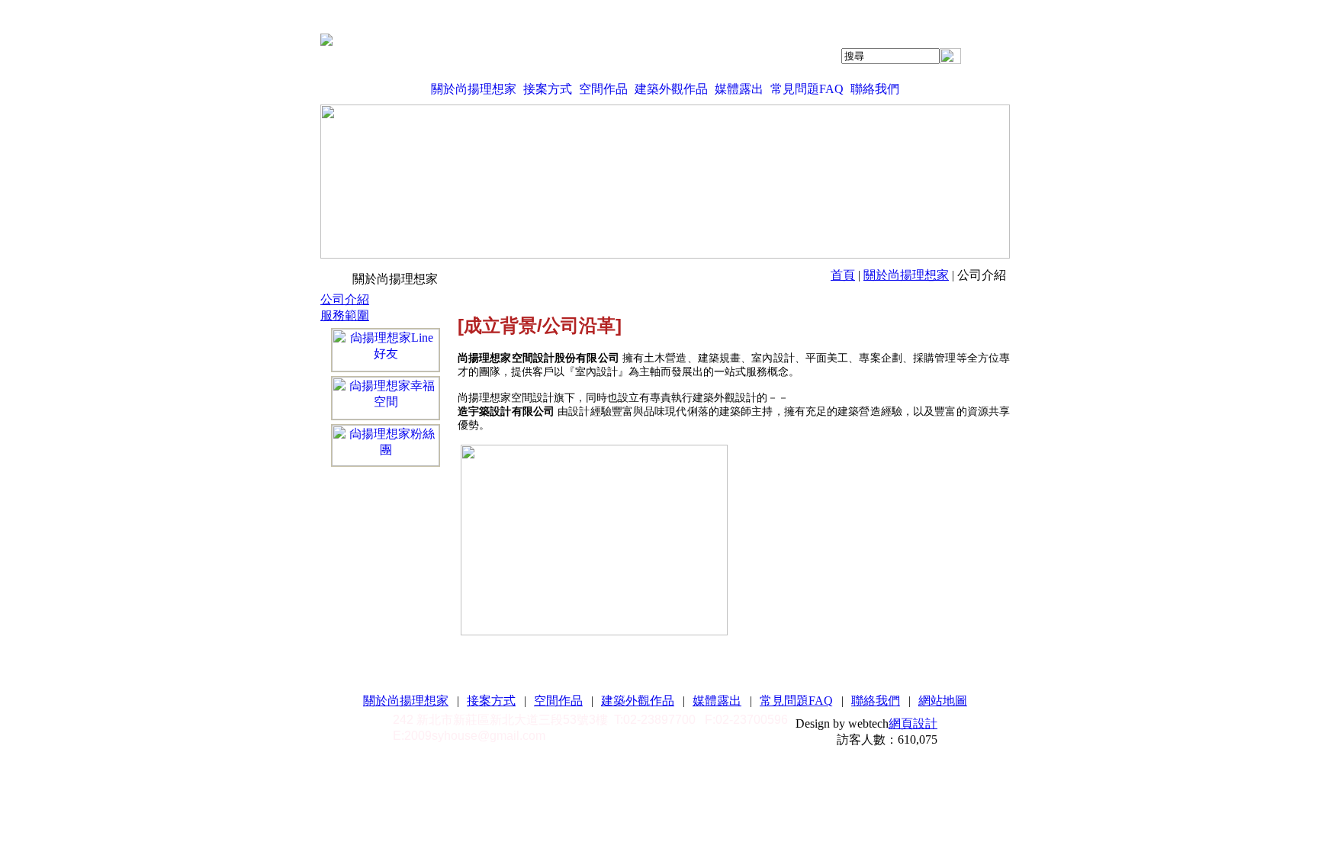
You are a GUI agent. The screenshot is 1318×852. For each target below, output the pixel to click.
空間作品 (603, 88)
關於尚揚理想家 (473, 88)
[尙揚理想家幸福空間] (385, 398)
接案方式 (547, 88)
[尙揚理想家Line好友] (385, 350)
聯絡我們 (874, 88)
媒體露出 (739, 88)
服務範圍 (344, 315)
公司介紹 (344, 299)
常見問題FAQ (807, 88)
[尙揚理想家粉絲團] (385, 445)
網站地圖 (942, 700)
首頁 (843, 274)
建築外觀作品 (671, 88)
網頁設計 (913, 723)
